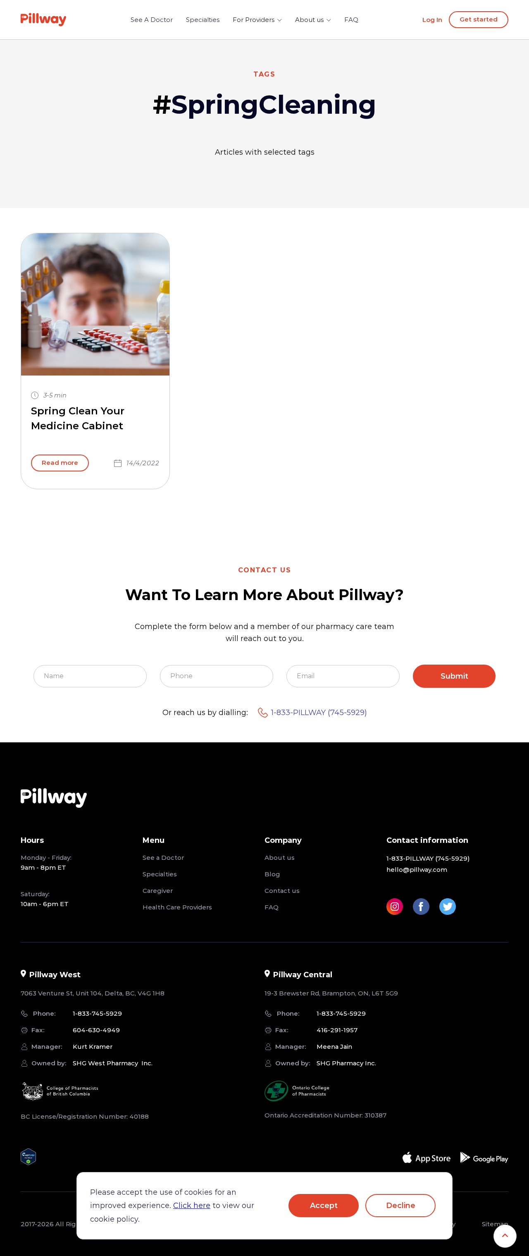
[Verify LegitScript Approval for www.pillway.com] (28, 1155)
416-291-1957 (337, 1030)
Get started (479, 19)
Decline (400, 1205)
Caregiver (158, 891)
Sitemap (495, 1224)
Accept (324, 1205)
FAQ (351, 20)
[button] (257, 20)
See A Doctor (152, 20)
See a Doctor (163, 857)
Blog (272, 874)
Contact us (282, 891)
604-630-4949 (96, 1030)
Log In (432, 20)
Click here (191, 1205)
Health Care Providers (177, 907)
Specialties (202, 20)
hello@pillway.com (416, 869)
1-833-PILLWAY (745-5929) (319, 712)
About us (279, 857)
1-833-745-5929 (97, 1013)
